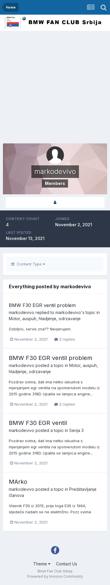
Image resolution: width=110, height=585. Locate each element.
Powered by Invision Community (55, 576)
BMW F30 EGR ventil (38, 422)
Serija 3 (76, 430)
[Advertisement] (55, 88)
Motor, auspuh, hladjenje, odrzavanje (45, 318)
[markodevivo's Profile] (55, 202)
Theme (40, 563)
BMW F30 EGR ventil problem (42, 305)
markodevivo (21, 312)
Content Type (28, 264)
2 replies (66, 339)
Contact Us (66, 563)
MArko (18, 481)
